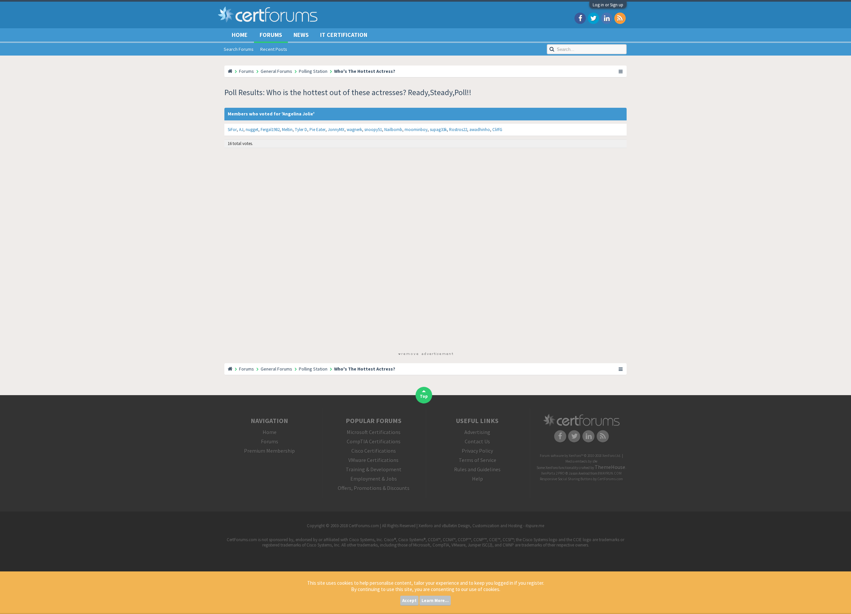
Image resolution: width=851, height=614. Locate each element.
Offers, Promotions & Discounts (374, 488)
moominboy (416, 129)
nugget (252, 129)
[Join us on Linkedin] (606, 18)
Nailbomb (393, 129)
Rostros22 (458, 129)
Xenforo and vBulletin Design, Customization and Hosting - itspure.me (481, 526)
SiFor (232, 129)
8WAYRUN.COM (610, 473)
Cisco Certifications (373, 450)
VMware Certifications (373, 460)
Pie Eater (317, 129)
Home (240, 35)
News (301, 35)
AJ (241, 129)
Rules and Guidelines (477, 469)
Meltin (287, 129)
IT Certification (343, 35)
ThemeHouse (610, 467)
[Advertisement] (425, 251)
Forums (271, 35)
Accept (409, 600)
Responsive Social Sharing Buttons (566, 479)
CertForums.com (610, 479)
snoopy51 (373, 129)
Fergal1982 (270, 129)
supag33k (438, 129)
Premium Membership (269, 450)
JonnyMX (336, 129)
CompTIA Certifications (374, 441)
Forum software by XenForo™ (580, 455)
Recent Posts (273, 49)
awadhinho (479, 129)
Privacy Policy (477, 450)
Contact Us (477, 441)
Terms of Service (477, 460)
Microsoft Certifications (374, 432)
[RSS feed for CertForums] (620, 18)
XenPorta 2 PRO (553, 473)
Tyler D (301, 129)
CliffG (497, 129)
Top (424, 396)
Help (477, 478)
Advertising (477, 432)
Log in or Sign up (608, 5)
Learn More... (435, 600)
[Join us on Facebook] (580, 18)
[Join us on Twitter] (593, 18)
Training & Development (374, 469)
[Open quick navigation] (621, 71)
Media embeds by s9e (581, 461)
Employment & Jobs (373, 478)
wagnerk (354, 129)
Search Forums (239, 49)
